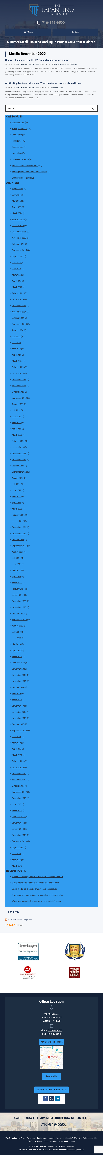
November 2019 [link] (19, 681)
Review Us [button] (51, 1076)
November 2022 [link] (19, 459)
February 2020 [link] (18, 663)
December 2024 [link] (19, 305)
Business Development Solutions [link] (62, 1149)
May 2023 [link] (16, 422)
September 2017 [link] (19, 792)
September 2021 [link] (19, 546)
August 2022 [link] (17, 478)
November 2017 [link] (19, 780)
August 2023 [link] (17, 404)
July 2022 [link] (16, 484)
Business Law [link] (58, 87)
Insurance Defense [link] (20, 159)
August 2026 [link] (17, 188)
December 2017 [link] (19, 773)
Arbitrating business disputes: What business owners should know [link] (43, 83)
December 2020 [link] (19, 601)
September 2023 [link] (19, 398)
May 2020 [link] (16, 644)
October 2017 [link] (18, 786)
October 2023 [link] (18, 392)
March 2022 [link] (17, 509)
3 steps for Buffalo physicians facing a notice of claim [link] (35, 883)
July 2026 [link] (16, 195)
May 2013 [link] (16, 860)
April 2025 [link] (16, 281)
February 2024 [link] (18, 367)
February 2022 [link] (18, 515)
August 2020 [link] (17, 626)
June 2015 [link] (16, 804)
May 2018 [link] (16, 743)
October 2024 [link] (18, 318)
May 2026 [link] (16, 201)
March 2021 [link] (17, 583)
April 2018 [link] (16, 749)
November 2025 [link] (19, 238)
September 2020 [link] (19, 619)
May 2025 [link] (16, 275)
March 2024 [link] (17, 361)
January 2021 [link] (18, 595)
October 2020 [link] (18, 613)
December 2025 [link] (19, 232)
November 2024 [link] (19, 312)
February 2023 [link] (18, 441)
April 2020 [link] (16, 650)
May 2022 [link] (16, 496)
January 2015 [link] (18, 823)
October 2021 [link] (18, 539)
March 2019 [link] (17, 700)
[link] (14, 925)
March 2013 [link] (17, 866)
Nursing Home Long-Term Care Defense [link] (29, 172)
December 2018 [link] (19, 712)
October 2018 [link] (18, 724)
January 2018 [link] (18, 767)
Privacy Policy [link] (42, 1149)
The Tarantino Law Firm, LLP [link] (28, 64)
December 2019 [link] (19, 675)
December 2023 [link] (19, 379)
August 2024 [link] (17, 330)
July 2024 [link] (16, 336)
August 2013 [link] (17, 847)
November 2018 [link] (19, 718)
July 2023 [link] (16, 410)
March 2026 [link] (17, 213)
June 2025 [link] (16, 269)
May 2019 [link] (16, 693)
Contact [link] (75, 32)
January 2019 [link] (18, 706)
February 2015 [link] (18, 816)
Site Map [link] (32, 1149)
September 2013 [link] (19, 841)
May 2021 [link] (16, 570)
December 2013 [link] (19, 835)
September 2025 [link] (19, 250)
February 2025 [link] (18, 293)
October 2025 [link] (18, 244)
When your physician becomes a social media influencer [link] (36, 901)
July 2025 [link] (16, 262)
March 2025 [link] (17, 287)
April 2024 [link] (16, 355)
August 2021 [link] (17, 552)
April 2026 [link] (16, 207)
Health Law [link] (17, 153)
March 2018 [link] (17, 755)
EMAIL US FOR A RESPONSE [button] (53, 1090)
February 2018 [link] (18, 761)
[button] (28, 32)
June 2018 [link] (16, 736)
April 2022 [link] (16, 502)
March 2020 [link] (17, 656)
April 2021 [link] (16, 576)
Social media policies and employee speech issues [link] (34, 889)
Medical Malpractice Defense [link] (65, 64)
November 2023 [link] (19, 385)
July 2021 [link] (16, 558)
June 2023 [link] (16, 416)
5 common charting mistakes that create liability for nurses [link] (37, 876)
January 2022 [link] (18, 521)
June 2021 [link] (16, 564)
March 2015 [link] (17, 810)
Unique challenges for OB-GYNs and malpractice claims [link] (37, 60)
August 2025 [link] (17, 256)
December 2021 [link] (19, 527)
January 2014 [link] (18, 829)
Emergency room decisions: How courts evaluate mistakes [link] (37, 895)
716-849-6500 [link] (53, 22)
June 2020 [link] (16, 638)
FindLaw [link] (80, 1149)
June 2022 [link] (16, 490)
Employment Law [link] (19, 128)
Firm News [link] (16, 141)
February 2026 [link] (18, 219)
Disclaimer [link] (23, 1149)
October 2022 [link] (18, 466)
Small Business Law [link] (21, 178)
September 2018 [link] (19, 730)
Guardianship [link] (17, 147)
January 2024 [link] (18, 373)
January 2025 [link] (18, 299)
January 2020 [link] (18, 669)
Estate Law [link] (17, 135)
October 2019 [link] (18, 687)
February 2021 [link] (18, 589)
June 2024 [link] (16, 342)
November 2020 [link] (19, 607)
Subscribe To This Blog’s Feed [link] (20, 919)
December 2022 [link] (19, 453)
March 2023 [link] (17, 435)
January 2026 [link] (18, 225)
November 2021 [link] (19, 533)
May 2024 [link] (16, 349)
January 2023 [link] (18, 447)
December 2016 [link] (19, 798)
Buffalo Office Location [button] (51, 1042)
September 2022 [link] (19, 472)
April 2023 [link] (16, 429)
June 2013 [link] (16, 853)
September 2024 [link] (19, 324)
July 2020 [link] (16, 632)
